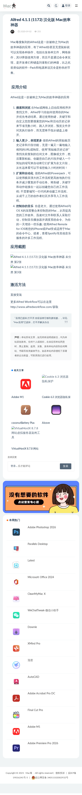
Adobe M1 (17, 397)
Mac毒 (29, 773)
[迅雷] (16, 665)
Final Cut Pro (35, 710)
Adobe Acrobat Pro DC (41, 693)
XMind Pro (34, 643)
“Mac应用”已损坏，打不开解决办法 (31, 322)
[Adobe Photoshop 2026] (16, 532)
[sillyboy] (12, 32)
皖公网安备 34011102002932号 (51, 777)
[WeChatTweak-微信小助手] (16, 615)
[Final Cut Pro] (16, 715)
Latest (31, 560)
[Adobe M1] (25, 384)
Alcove (46, 423)
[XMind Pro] (16, 648)
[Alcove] (56, 409)
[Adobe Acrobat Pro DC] (16, 698)
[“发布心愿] (41, 497)
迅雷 (30, 660)
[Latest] (16, 565)
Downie (32, 627)
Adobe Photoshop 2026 (42, 527)
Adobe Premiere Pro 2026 (43, 743)
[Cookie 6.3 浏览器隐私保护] (56, 379)
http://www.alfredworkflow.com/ (31, 307)
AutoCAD (33, 677)
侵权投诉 (60, 773)
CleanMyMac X (37, 594)
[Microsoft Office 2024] (16, 582)
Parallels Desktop (38, 544)
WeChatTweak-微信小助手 (43, 610)
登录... (14, 466)
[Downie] (16, 631)
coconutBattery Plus (23, 423)
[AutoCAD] (16, 681)
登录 (67, 5)
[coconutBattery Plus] (25, 409)
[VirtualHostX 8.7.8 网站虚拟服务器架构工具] (25, 433)
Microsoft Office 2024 (41, 577)
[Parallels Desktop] (16, 548)
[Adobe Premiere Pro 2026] (16, 748)
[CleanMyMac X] (16, 598)
